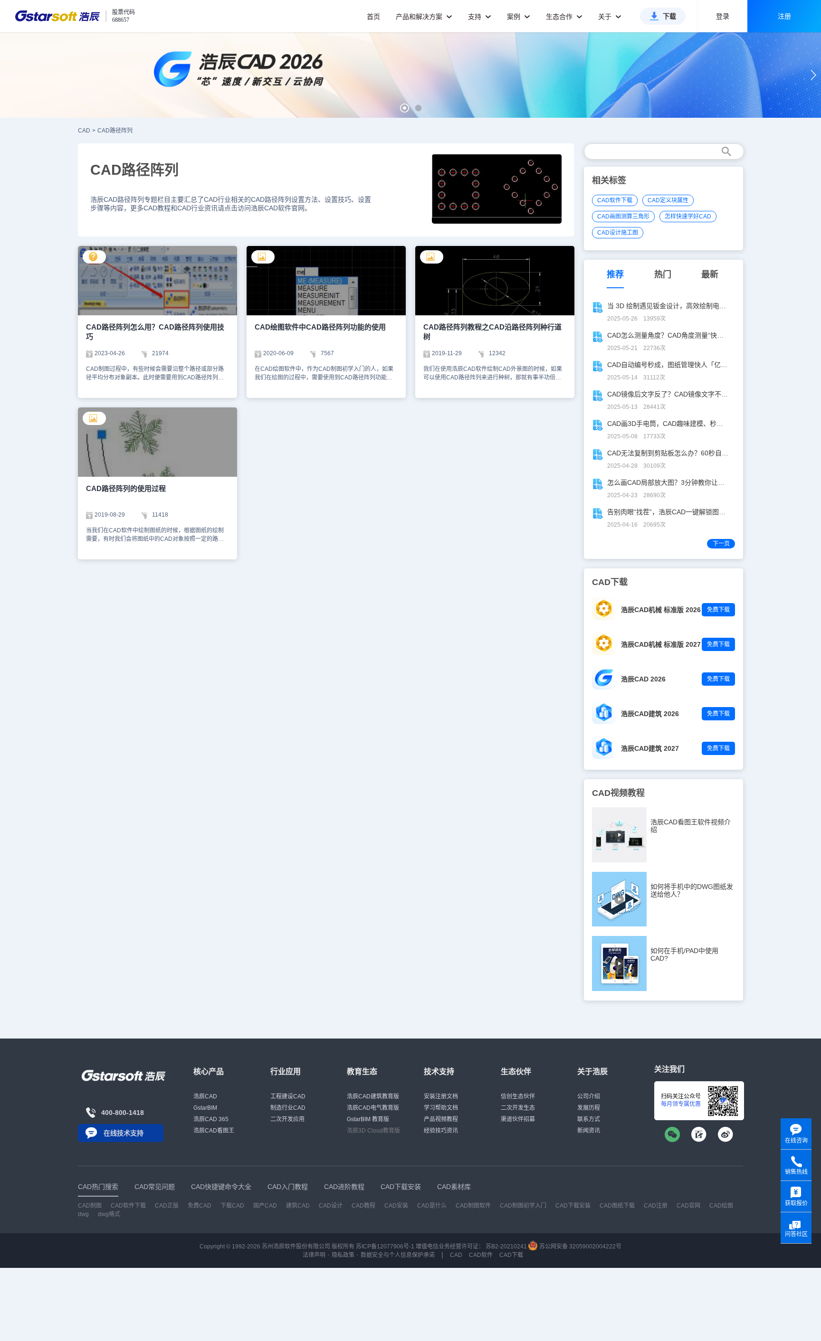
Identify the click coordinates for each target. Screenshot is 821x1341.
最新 (709, 274)
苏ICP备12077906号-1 (385, 1246)
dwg (83, 1214)
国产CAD (265, 1205)
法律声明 (314, 1255)
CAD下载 (511, 1255)
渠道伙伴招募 (518, 1119)
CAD (84, 130)
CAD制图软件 (473, 1205)
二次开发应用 (287, 1119)
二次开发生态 (518, 1108)
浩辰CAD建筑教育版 (373, 1096)
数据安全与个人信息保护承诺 (398, 1255)
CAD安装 (396, 1205)
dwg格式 (109, 1214)
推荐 (615, 274)
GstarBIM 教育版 (368, 1119)
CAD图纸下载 (617, 1205)
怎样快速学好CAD (688, 216)
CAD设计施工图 (617, 232)
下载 (669, 16)
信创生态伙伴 (518, 1096)
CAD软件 (481, 1255)
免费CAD (199, 1205)
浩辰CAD (205, 1096)
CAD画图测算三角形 (623, 216)
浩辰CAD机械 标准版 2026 (661, 610)
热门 (662, 274)
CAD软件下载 (614, 200)
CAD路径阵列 (115, 130)
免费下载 (718, 609)
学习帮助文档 (441, 1108)
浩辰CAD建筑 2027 (650, 748)
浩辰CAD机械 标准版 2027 (661, 644)
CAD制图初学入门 (523, 1205)
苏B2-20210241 (506, 1246)
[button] (404, 108)
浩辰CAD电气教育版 (373, 1108)
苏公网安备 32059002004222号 (579, 1246)
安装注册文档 (441, 1096)
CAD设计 (331, 1205)
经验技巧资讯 (441, 1130)
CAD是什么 (432, 1205)
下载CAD (232, 1205)
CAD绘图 (721, 1205)
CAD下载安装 (573, 1205)
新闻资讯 (588, 1130)
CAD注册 (656, 1205)
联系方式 (588, 1119)
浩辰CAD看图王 (213, 1130)
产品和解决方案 (420, 16)
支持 (475, 16)
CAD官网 (688, 1205)
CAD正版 (167, 1205)
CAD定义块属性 (668, 200)
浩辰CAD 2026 (643, 679)
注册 (784, 16)
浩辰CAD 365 (211, 1119)
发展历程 (588, 1108)
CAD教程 (363, 1205)
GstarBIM (205, 1108)
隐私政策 (343, 1255)
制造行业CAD (287, 1108)
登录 (722, 16)
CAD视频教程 (618, 793)
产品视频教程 (441, 1119)
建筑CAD (298, 1205)
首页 (373, 16)
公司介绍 (588, 1096)
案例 (514, 16)
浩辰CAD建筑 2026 (650, 714)
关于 (605, 16)
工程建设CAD (287, 1096)
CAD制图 (90, 1205)
